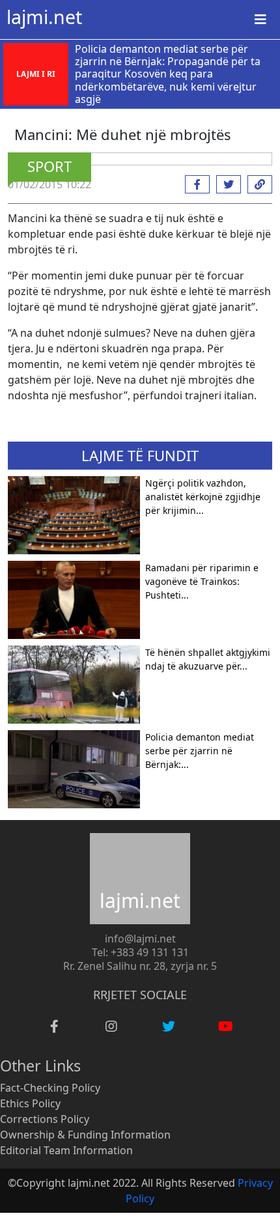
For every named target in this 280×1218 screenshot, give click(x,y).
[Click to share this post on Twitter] (225, 184)
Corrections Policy (44, 1119)
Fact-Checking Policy (50, 1088)
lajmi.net (44, 17)
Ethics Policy (30, 1103)
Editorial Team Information (66, 1150)
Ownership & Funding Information (85, 1134)
